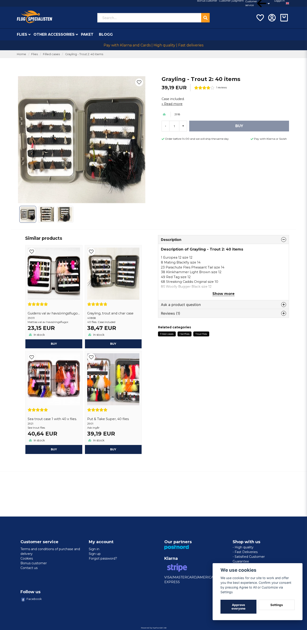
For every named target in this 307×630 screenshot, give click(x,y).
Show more (223, 294)
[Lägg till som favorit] (260, 17)
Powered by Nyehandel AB (153, 628)
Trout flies (201, 334)
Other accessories (54, 34)
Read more (173, 104)
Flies (22, 34)
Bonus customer (33, 563)
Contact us (29, 568)
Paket (87, 34)
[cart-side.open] (284, 17)
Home (21, 54)
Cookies (26, 558)
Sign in (94, 549)
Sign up (95, 554)
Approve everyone (238, 606)
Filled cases (51, 54)
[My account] (272, 17)
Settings (276, 605)
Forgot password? (103, 558)
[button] (287, 3)
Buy (54, 343)
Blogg (106, 34)
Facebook (34, 599)
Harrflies (184, 334)
